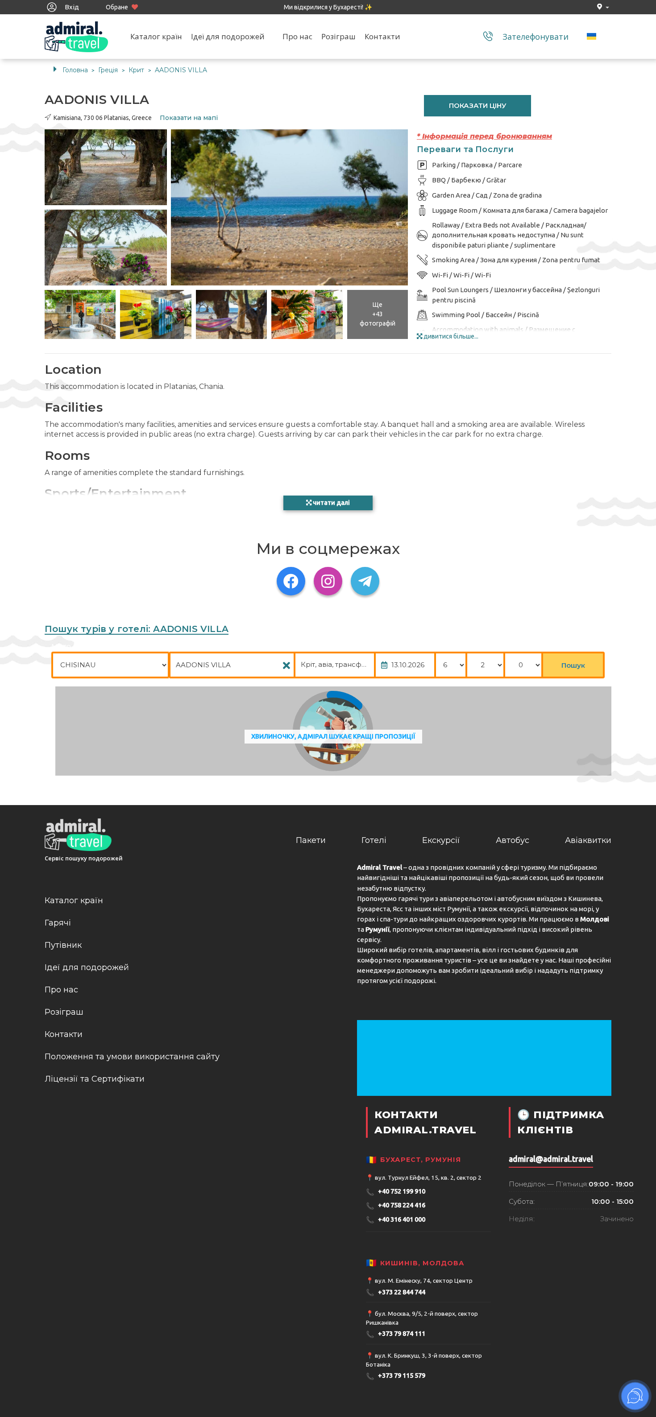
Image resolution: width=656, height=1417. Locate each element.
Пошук (573, 665)
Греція (109, 70)
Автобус (512, 840)
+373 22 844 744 (395, 1292)
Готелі (373, 840)
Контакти (382, 36)
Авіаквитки (588, 840)
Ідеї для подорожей (228, 36)
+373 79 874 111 (395, 1334)
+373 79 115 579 (395, 1376)
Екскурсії (441, 840)
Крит (137, 70)
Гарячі (58, 923)
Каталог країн (156, 36)
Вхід (71, 7)
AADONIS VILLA (181, 70)
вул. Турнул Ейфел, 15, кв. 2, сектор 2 (428, 1177)
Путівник (63, 945)
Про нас (297, 36)
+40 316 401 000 (395, 1219)
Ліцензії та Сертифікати (95, 1079)
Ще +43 (377, 314)
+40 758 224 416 (395, 1206)
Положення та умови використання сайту (132, 1057)
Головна (75, 70)
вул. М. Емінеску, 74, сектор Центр (424, 1280)
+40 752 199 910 (395, 1192)
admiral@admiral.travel (551, 1159)
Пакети (311, 840)
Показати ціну (478, 105)
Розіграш (338, 36)
